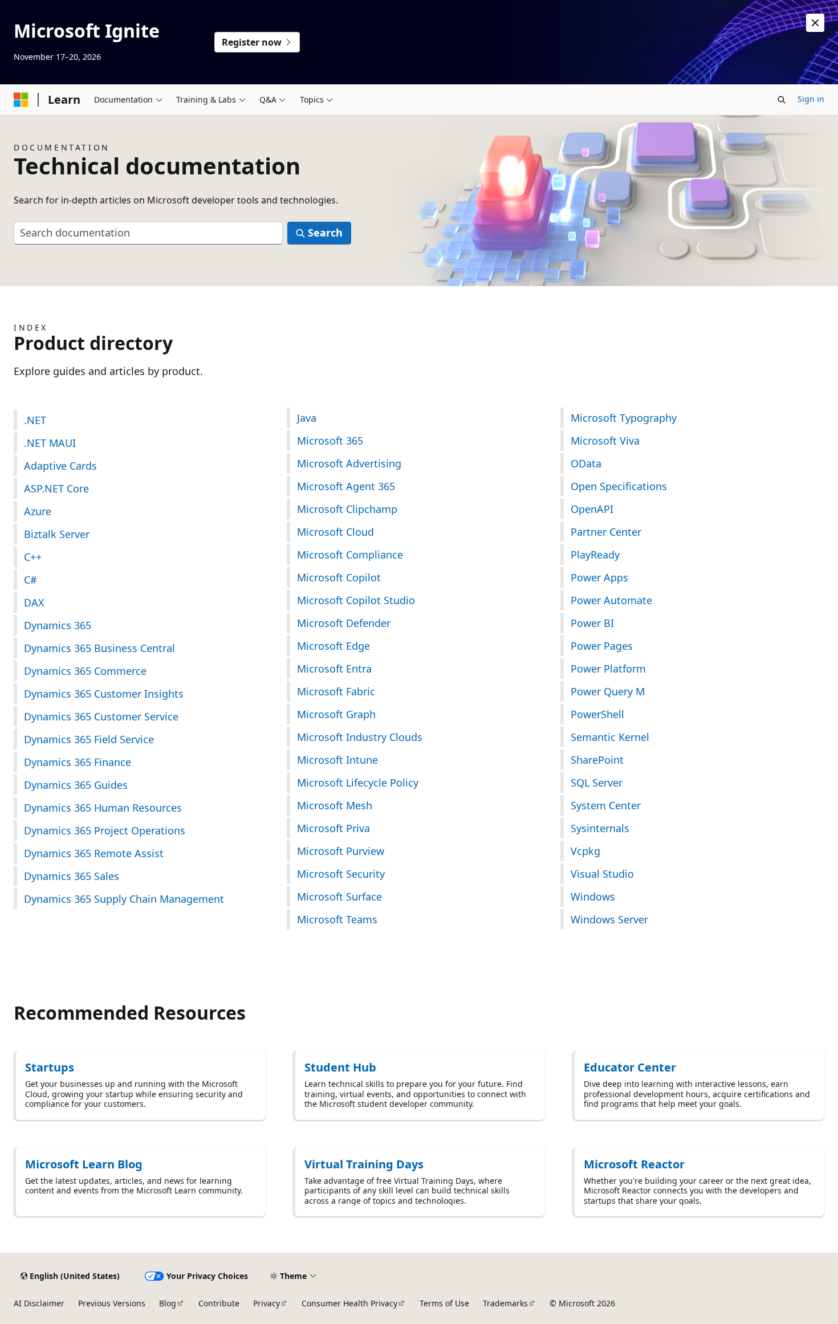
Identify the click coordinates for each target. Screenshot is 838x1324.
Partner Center (606, 532)
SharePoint (597, 760)
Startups (49, 1067)
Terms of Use (444, 1303)
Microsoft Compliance (350, 554)
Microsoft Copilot (339, 577)
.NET (35, 420)
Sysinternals (600, 828)
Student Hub (340, 1067)
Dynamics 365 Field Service (89, 739)
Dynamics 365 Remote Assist (94, 853)
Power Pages (602, 646)
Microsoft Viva (605, 440)
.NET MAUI (50, 443)
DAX (34, 602)
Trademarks (505, 1303)
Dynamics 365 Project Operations (104, 830)
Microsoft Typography (624, 418)
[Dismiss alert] (815, 23)
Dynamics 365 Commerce (85, 671)
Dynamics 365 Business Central (99, 648)
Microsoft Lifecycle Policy (357, 782)
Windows (593, 896)
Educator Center (630, 1067)
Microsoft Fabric (336, 691)
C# (30, 579)
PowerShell (597, 714)
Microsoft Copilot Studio (356, 600)
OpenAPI (592, 509)
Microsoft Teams (337, 919)
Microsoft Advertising (349, 463)
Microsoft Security (341, 874)
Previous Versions (111, 1303)
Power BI (592, 623)
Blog (167, 1303)
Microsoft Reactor (634, 1164)
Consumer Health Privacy (349, 1303)
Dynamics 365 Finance (77, 762)
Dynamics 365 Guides (76, 785)
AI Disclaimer (39, 1303)
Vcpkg (585, 851)
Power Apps (599, 577)
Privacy (266, 1303)
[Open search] (781, 99)
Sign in (811, 98)
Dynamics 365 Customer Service (101, 716)
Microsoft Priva (333, 828)
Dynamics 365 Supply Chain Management (124, 899)
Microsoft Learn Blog (84, 1164)
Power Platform (608, 668)
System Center (606, 805)
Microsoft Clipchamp (347, 509)
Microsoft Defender (343, 623)
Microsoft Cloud (335, 532)
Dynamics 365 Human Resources (103, 807)
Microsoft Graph (336, 714)
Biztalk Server (57, 534)
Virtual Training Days (364, 1164)
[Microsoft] (21, 99)
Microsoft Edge (333, 646)
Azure (37, 511)
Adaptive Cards (60, 465)
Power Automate (611, 600)
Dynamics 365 (57, 625)
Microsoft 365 (330, 440)
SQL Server (597, 782)
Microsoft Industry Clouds (359, 737)
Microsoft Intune (337, 760)
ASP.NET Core (56, 488)
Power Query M (608, 691)
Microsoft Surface (339, 896)
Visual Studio (602, 874)
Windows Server (609, 919)
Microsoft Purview (340, 851)
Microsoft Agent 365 (346, 486)
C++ (33, 557)
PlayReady (595, 554)
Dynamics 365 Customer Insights (104, 693)
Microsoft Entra (334, 668)
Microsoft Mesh (334, 805)
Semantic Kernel (610, 737)
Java (306, 418)
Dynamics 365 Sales (71, 876)
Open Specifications (619, 486)
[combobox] (148, 233)
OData (586, 463)
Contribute (218, 1303)
